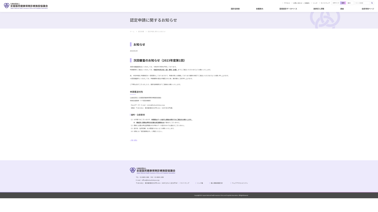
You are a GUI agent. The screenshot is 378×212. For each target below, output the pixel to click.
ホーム (132, 31)
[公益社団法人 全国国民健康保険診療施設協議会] (26, 6)
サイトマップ (325, 3)
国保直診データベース (288, 8)
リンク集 (200, 183)
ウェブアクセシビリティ (240, 183)
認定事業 (141, 31)
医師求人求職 (318, 8)
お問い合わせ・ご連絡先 (301, 3)
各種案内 (259, 8)
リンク (315, 3)
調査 (342, 8)
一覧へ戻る (133, 140)
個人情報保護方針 (217, 183)
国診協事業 (235, 8)
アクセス (287, 3)
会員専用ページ (368, 8)
